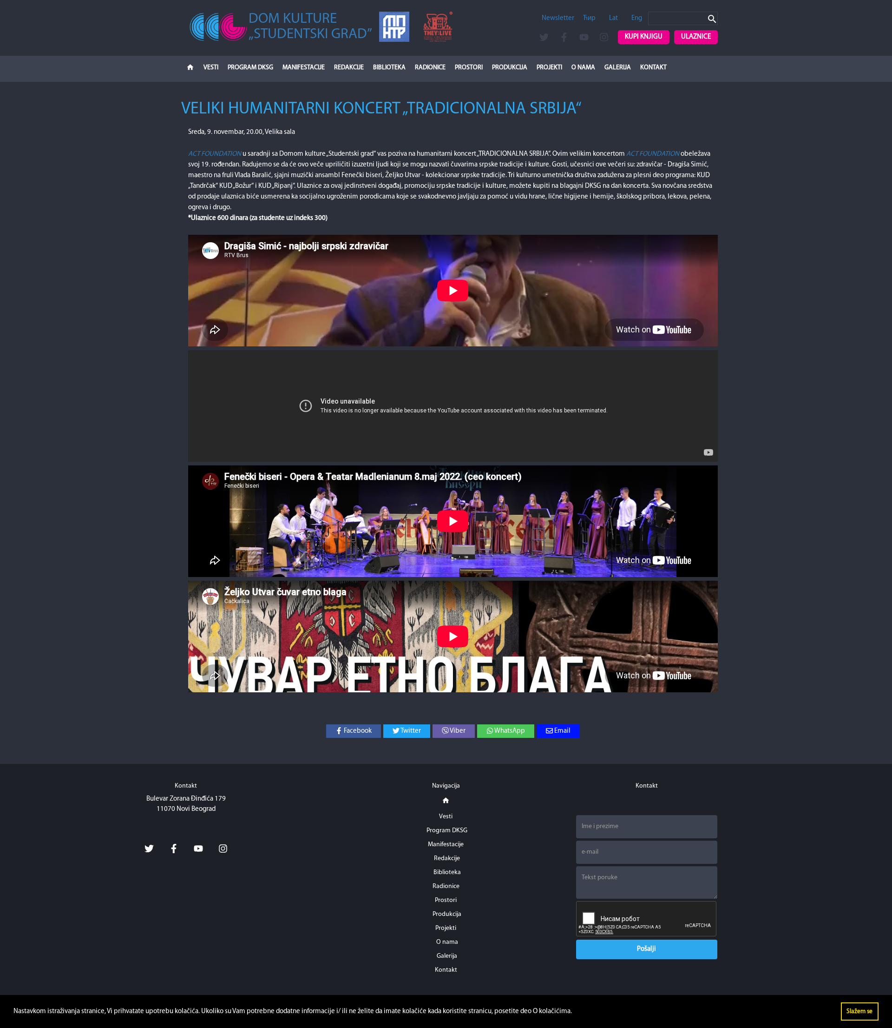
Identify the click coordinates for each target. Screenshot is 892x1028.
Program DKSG (250, 67)
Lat (613, 18)
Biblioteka (389, 67)
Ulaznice (696, 36)
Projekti (549, 67)
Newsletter (558, 18)
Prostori (469, 67)
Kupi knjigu (643, 36)
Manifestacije (303, 67)
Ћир (589, 18)
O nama (583, 67)
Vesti (210, 67)
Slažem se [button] (859, 1011)
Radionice (430, 67)
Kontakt (653, 67)
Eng (636, 18)
